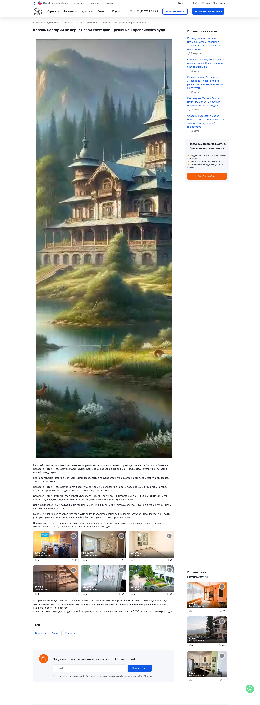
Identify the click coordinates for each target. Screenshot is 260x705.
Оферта (109, 3)
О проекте (79, 3)
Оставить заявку (175, 11)
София (47, 555)
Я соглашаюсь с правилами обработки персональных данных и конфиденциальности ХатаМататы (102, 676)
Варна (94, 555)
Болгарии (151, 465)
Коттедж (70, 633)
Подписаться (140, 668)
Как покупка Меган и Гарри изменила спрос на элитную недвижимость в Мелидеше (203, 102)
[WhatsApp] (250, 689)
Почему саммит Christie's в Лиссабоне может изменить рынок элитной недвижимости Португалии (205, 83)
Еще (114, 11)
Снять (101, 11)
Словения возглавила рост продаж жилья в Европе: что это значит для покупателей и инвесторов (206, 121)
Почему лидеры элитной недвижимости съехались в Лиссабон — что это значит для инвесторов (205, 44)
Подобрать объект (207, 176)
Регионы (69, 11)
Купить (86, 11)
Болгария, (39, 555)
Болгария (84, 611)
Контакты (95, 3)
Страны (51, 11)
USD (180, 3)
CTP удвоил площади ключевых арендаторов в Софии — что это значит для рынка (205, 63)
